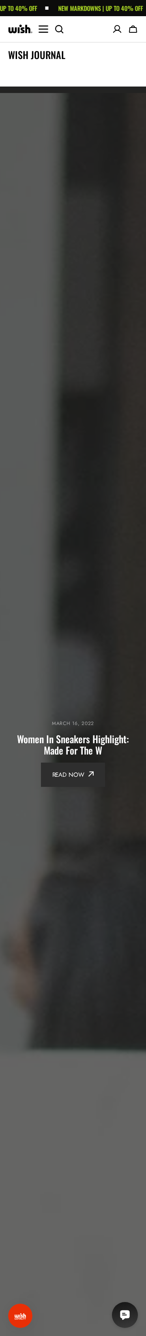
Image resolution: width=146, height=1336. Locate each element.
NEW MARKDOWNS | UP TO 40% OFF (91, 8)
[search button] (59, 29)
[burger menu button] (43, 29)
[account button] (117, 29)
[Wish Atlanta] (20, 29)
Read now (68, 774)
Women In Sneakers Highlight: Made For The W (73, 745)
